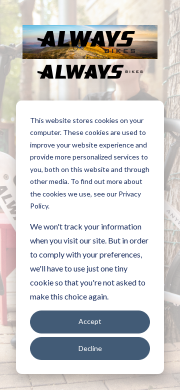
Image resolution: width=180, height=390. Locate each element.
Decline (90, 348)
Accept (90, 321)
